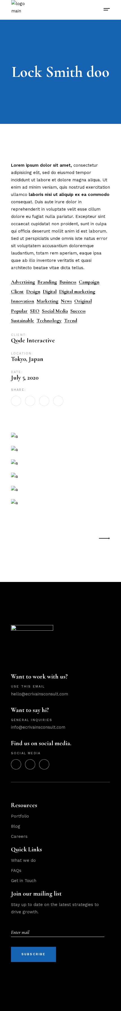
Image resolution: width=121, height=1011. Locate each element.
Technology (49, 320)
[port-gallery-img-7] (60, 502)
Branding (47, 282)
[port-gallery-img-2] (60, 463)
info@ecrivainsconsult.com (38, 727)
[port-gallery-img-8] (60, 476)
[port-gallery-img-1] (60, 489)
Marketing (47, 301)
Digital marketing (77, 291)
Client (17, 291)
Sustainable (22, 320)
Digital (50, 291)
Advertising (23, 282)
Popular (19, 311)
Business (67, 282)
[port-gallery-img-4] (60, 449)
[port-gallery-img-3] (60, 436)
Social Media (55, 311)
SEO (34, 311)
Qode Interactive (33, 340)
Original (83, 301)
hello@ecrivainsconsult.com (39, 694)
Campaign (89, 282)
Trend (70, 320)
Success (78, 311)
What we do (23, 860)
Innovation (22, 301)
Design (33, 291)
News (66, 301)
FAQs (16, 870)
